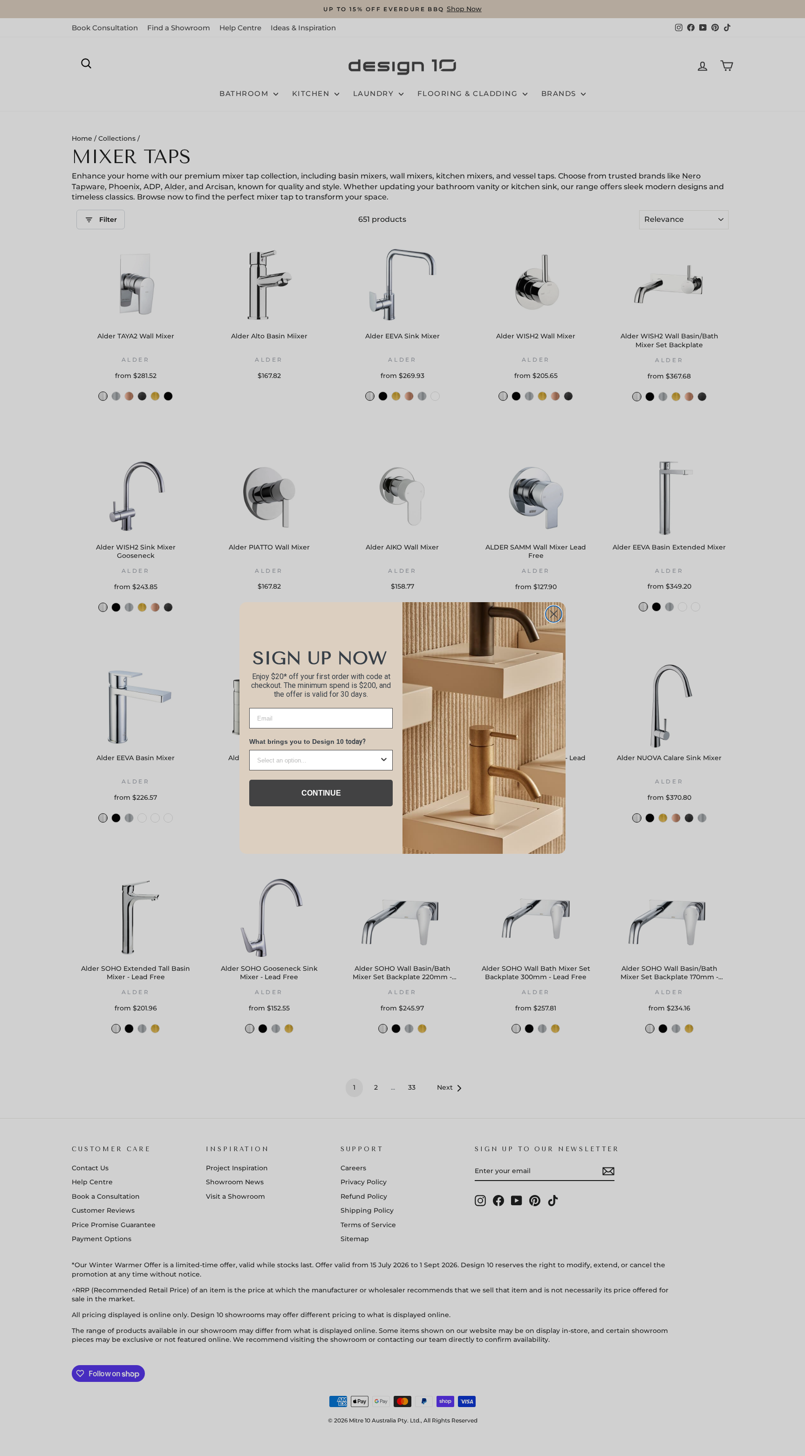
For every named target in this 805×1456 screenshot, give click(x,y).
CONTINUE (321, 793)
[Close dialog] (554, 614)
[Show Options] (384, 760)
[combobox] (318, 760)
